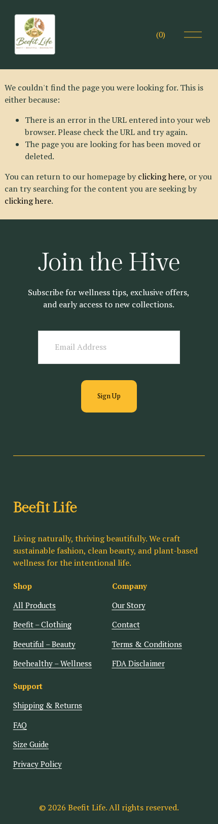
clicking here (161, 176)
